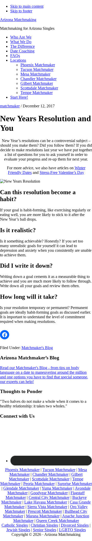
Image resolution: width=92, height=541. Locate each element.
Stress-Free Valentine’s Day (62, 172)
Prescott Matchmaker (45, 511)
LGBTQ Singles (72, 530)
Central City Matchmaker (49, 497)
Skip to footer (21, 11)
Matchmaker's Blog (37, 348)
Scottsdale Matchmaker (51, 479)
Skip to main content (26, 6)
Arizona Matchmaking (18, 19)
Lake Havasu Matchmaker (45, 502)
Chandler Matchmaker (50, 474)
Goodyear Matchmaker (49, 493)
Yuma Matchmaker (57, 488)
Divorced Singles (75, 525)
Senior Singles (44, 530)
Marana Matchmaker (43, 516)
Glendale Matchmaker (21, 488)
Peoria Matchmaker (39, 483)
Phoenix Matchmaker (22, 470)
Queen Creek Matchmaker (57, 520)
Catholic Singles (15, 525)
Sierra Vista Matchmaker (47, 507)
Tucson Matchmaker (58, 470)
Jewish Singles (18, 530)
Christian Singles (44, 525)
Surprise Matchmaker (74, 483)
